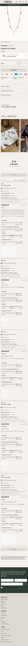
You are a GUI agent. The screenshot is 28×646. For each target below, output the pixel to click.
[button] (7, 45)
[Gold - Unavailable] (18, 63)
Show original (20, 216)
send (25, 584)
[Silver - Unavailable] (22, 63)
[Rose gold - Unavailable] (25, 63)
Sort (15, 180)
